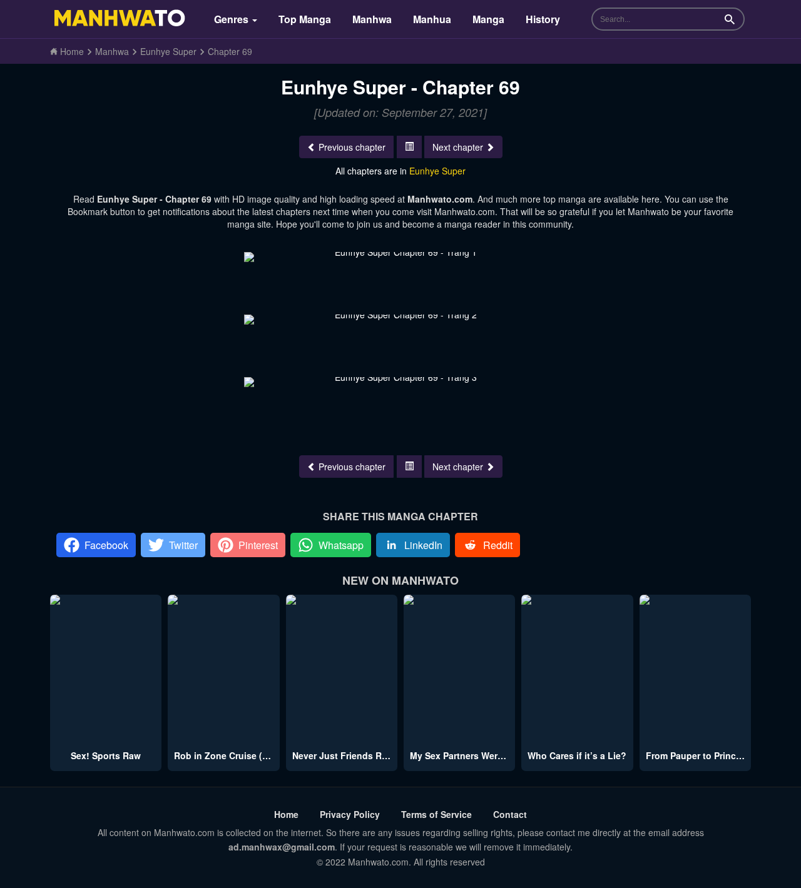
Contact (510, 814)
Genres (232, 19)
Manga (488, 19)
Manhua (432, 19)
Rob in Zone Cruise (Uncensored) (245, 755)
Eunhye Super (437, 170)
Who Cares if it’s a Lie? (577, 755)
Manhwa (372, 19)
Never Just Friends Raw (343, 755)
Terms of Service (436, 814)
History (543, 19)
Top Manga (304, 19)
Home (286, 814)
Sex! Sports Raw (106, 755)
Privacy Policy (350, 814)
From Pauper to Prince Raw (704, 755)
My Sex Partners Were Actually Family (490, 755)
